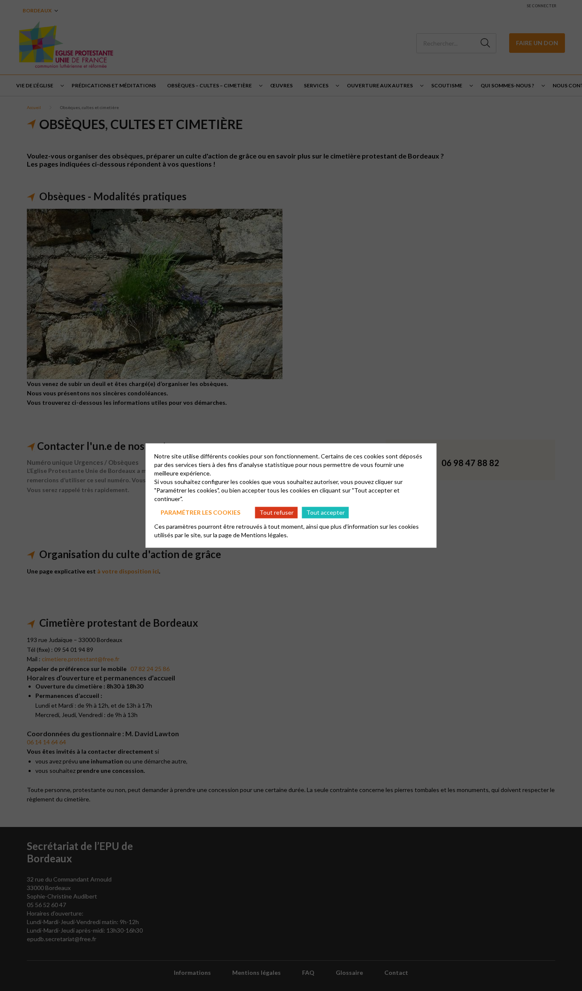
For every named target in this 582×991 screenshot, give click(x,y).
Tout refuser (276, 512)
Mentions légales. (264, 534)
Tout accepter (325, 512)
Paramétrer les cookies (200, 512)
